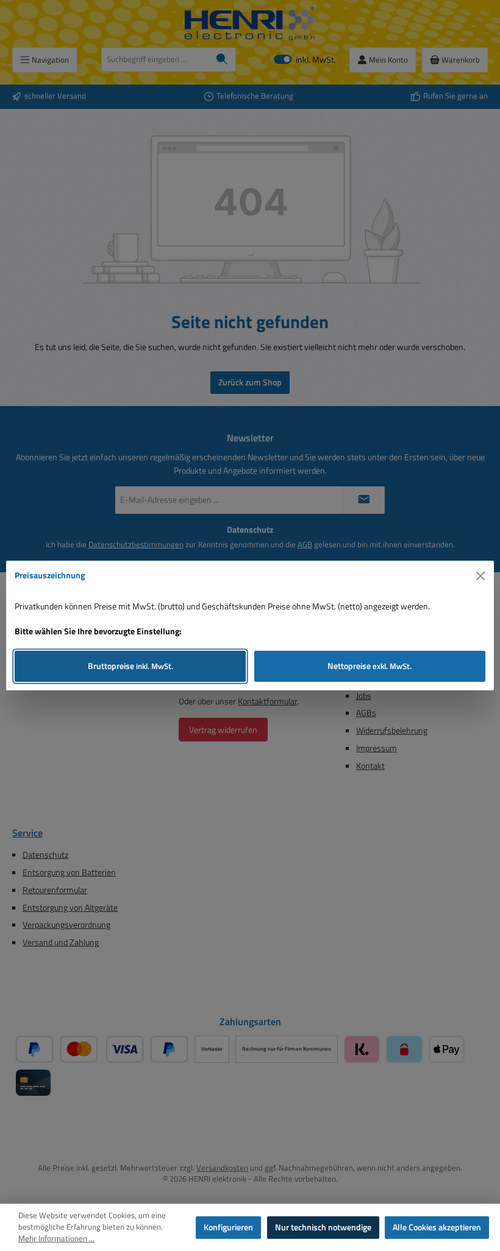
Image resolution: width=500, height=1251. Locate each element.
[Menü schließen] (481, 576)
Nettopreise (369, 666)
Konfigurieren (228, 1227)
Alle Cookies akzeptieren (437, 1227)
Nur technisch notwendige (323, 1227)
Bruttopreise (130, 666)
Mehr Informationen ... (56, 1238)
